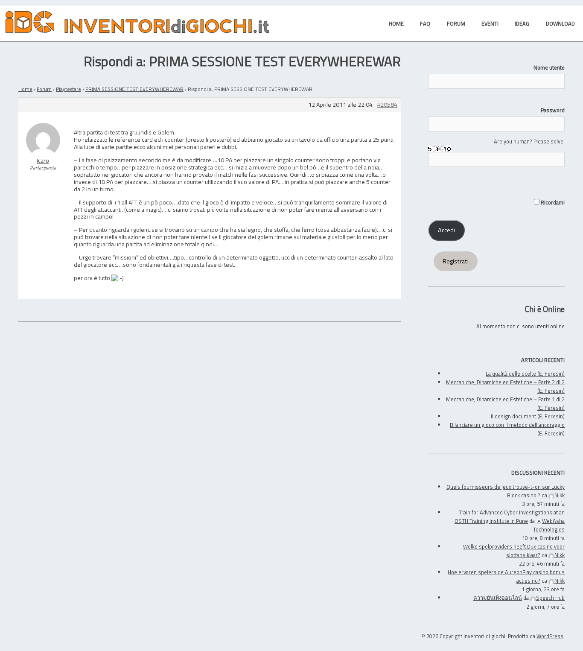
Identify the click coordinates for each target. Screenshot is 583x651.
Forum (44, 89)
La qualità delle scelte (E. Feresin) (525, 373)
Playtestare (68, 89)
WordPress (549, 636)
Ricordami (552, 202)
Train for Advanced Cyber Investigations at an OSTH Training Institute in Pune (510, 516)
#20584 (387, 104)
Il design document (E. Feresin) (528, 416)
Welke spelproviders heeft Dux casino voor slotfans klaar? (514, 550)
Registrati (456, 261)
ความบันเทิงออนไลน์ (497, 597)
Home (25, 89)
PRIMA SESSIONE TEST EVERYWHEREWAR (134, 89)
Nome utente (549, 67)
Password (553, 110)
